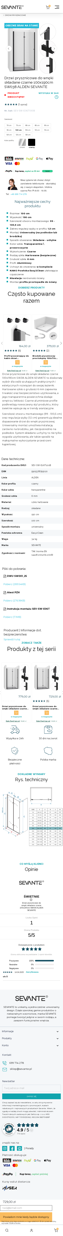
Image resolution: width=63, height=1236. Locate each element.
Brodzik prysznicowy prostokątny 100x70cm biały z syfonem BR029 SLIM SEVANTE (45, 357)
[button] (61, 343)
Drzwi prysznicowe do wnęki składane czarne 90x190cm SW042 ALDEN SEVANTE (15, 707)
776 (21, 1134)
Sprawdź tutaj (12, 639)
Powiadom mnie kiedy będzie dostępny (26, 1217)
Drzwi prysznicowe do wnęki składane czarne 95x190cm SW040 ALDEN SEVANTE (46, 707)
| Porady (29, 1148)
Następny (54, 49)
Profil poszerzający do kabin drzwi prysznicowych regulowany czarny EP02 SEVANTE (16, 357)
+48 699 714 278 (19, 194)
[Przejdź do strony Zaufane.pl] (9, 1128)
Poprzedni (9, 49)
